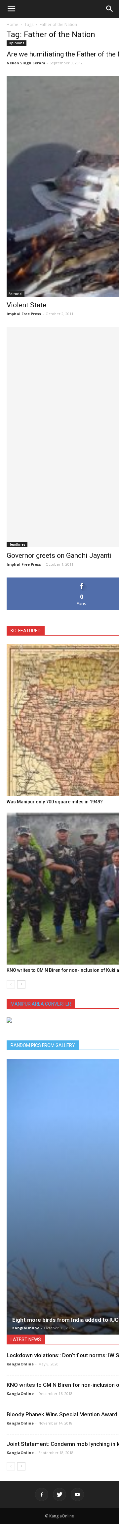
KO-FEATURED (26, 630)
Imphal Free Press (24, 313)
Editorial (15, 294)
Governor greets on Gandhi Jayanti (59, 555)
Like (82, 579)
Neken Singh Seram (26, 62)
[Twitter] (59, 1494)
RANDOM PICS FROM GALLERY (43, 1045)
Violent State (26, 305)
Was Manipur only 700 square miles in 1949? (55, 801)
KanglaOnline (25, 1327)
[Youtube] (77, 1494)
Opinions (16, 43)
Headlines (17, 544)
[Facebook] (41, 1494)
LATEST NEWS (26, 1339)
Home (12, 24)
